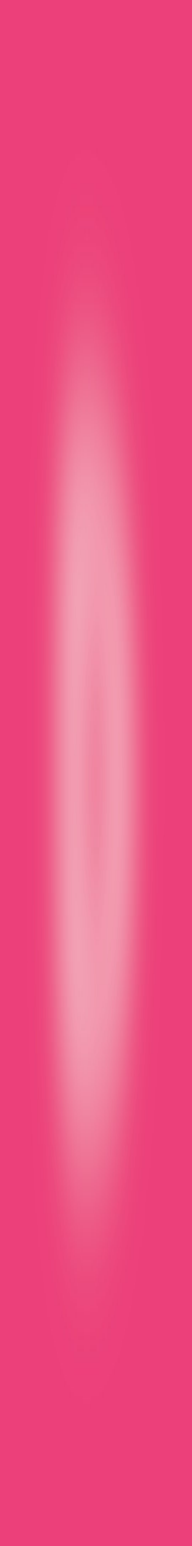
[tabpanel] (96, 1188)
